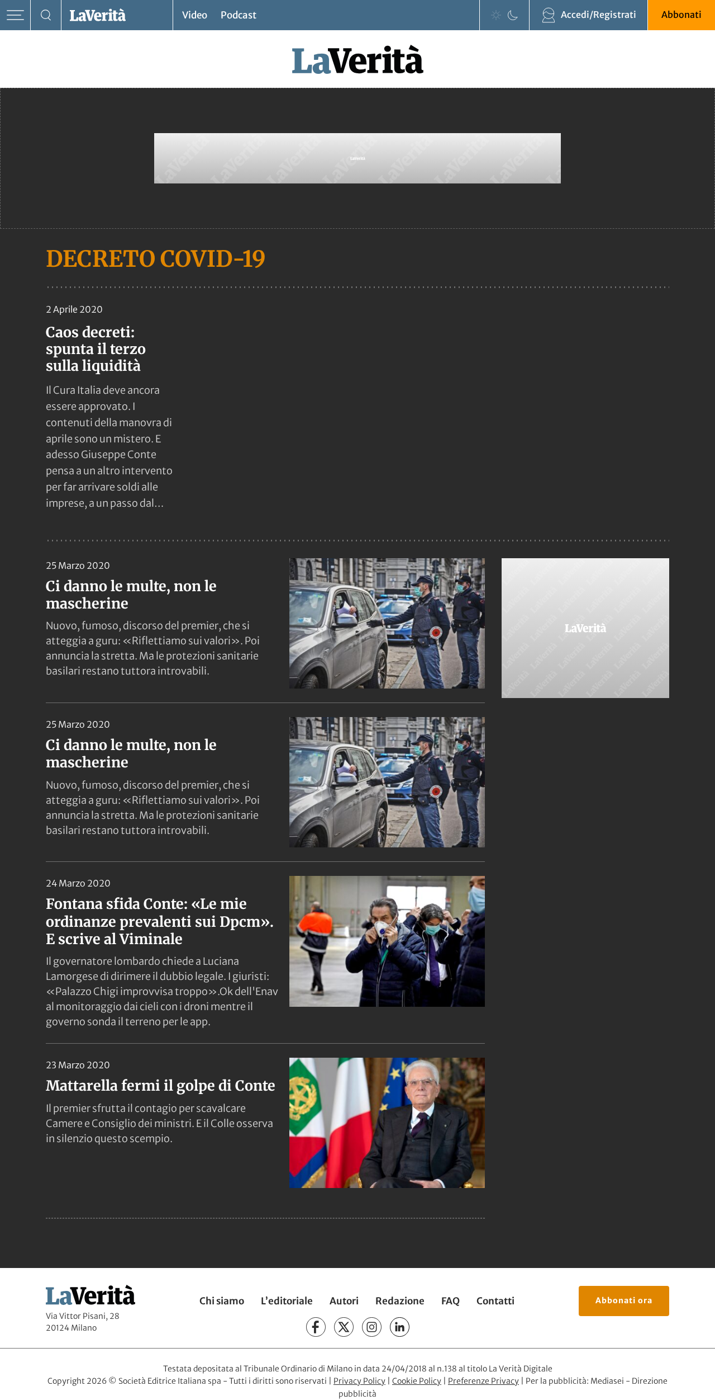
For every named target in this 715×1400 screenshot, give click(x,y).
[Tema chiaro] (496, 15)
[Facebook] (316, 1327)
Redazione (400, 1301)
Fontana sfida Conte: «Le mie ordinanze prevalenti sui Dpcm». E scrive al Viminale (160, 921)
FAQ (450, 1301)
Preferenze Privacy (483, 1381)
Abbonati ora (623, 1300)
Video (194, 15)
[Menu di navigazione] (15, 15)
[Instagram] (372, 1327)
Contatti (495, 1301)
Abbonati (681, 14)
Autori (344, 1301)
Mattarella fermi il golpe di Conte (160, 1086)
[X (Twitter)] (344, 1327)
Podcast (238, 15)
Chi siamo (221, 1301)
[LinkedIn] (399, 1327)
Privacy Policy (359, 1381)
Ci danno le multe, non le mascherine (131, 594)
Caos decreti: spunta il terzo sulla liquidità (96, 349)
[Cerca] (46, 15)
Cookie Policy (416, 1381)
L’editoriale (287, 1301)
